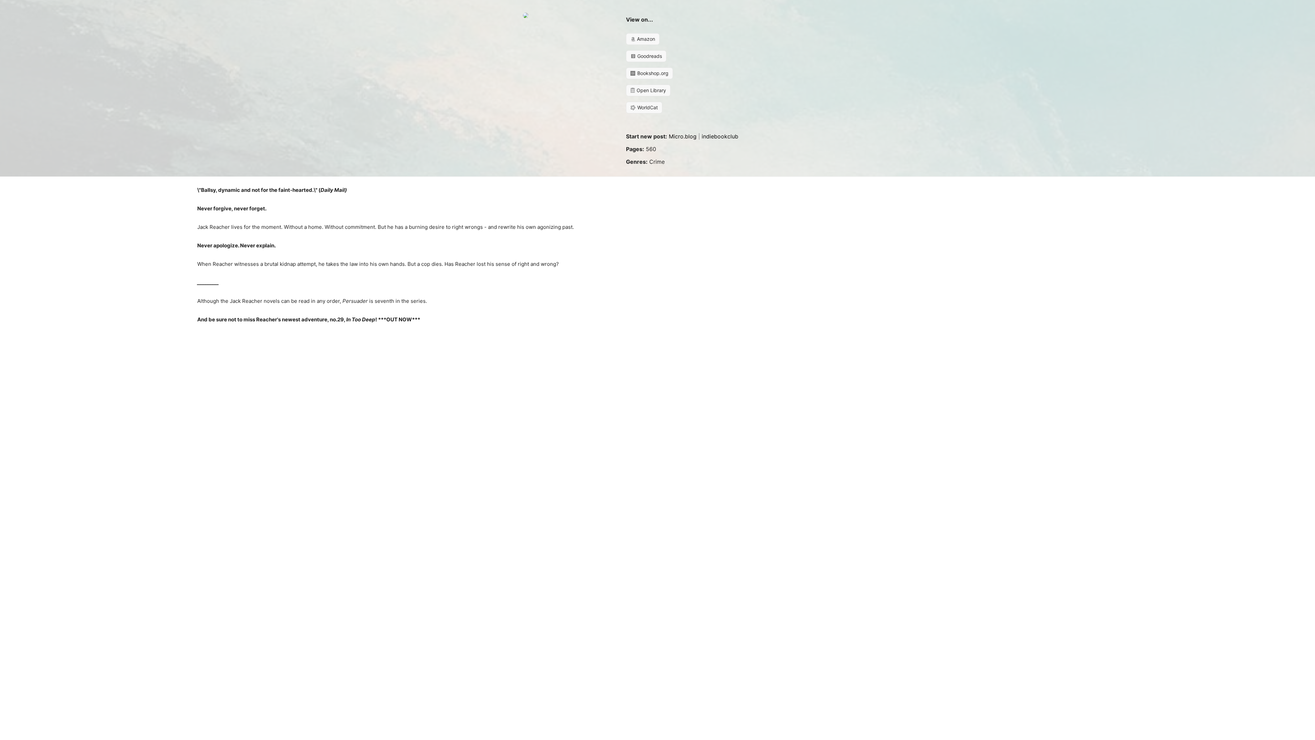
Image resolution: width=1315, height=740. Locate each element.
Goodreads (649, 56)
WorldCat (647, 107)
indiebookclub (720, 136)
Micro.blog (683, 136)
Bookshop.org (652, 73)
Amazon (645, 39)
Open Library (650, 90)
